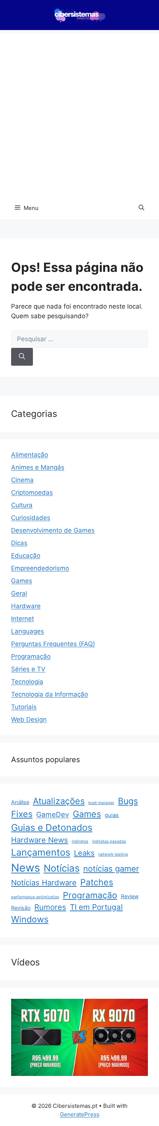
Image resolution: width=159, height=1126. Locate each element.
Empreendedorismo (40, 568)
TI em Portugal (96, 907)
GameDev (52, 814)
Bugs (128, 801)
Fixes (22, 814)
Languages (27, 631)
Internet (22, 618)
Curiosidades (30, 517)
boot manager (101, 802)
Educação (25, 555)
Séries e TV (28, 669)
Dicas (19, 543)
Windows (29, 919)
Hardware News (39, 839)
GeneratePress (79, 1114)
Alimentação (29, 454)
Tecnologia (27, 681)
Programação (31, 656)
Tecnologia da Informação (49, 694)
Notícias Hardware (44, 882)
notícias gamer (111, 868)
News (25, 867)
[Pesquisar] (22, 357)
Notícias (62, 868)
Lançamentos (40, 852)
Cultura (22, 505)
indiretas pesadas (109, 841)
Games (21, 581)
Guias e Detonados (51, 827)
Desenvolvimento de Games (53, 530)
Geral (19, 593)
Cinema (22, 480)
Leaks (84, 852)
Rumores (50, 907)
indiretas (80, 841)
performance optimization (35, 897)
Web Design (29, 719)
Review (130, 896)
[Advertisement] (79, 113)
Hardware (26, 606)
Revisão (21, 908)
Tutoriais (24, 707)
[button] (141, 208)
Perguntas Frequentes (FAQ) (53, 644)
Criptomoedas (32, 492)
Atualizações (59, 801)
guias (112, 815)
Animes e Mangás (37, 467)
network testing (113, 854)
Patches (96, 882)
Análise (20, 802)
